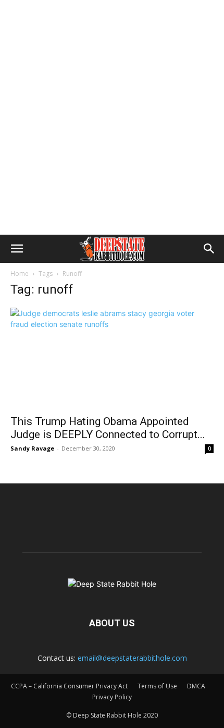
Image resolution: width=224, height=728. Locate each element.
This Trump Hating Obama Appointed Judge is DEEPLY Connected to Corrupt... (107, 428)
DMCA (196, 686)
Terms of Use (157, 686)
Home (19, 273)
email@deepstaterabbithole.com (132, 658)
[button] (16, 249)
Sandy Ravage (32, 448)
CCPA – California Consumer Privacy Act (69, 686)
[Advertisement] (112, 117)
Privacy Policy (112, 697)
